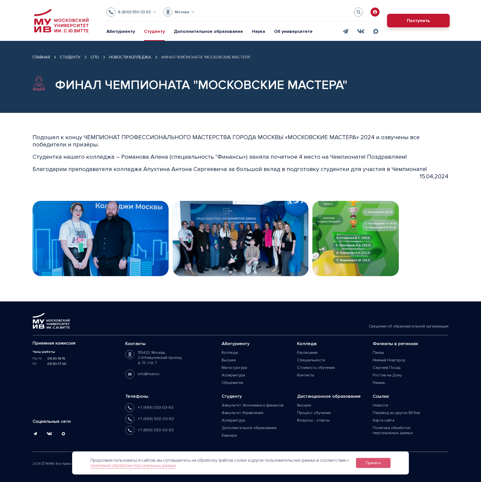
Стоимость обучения (316, 367)
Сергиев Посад (387, 367)
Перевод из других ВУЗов (396, 412)
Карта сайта (383, 420)
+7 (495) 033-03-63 (155, 407)
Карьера (229, 435)
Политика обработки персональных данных (393, 430)
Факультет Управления (242, 412)
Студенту (154, 31)
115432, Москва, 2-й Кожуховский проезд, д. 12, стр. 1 (160, 357)
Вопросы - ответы (313, 420)
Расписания (307, 352)
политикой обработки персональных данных (133, 465)
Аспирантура (233, 375)
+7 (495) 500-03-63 (156, 418)
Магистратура (234, 367)
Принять (373, 462)
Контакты (305, 375)
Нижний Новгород (389, 360)
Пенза (378, 352)
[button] (131, 12)
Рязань (379, 382)
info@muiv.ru (148, 373)
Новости (380, 405)
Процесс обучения (314, 412)
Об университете (293, 31)
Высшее (229, 360)
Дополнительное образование (208, 31)
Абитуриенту (120, 31)
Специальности (311, 360)
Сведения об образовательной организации (408, 326)
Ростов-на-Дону (387, 375)
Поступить (418, 20)
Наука (258, 31)
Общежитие (233, 382)
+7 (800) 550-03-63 (156, 430)
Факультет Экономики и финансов (253, 405)
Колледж (230, 352)
